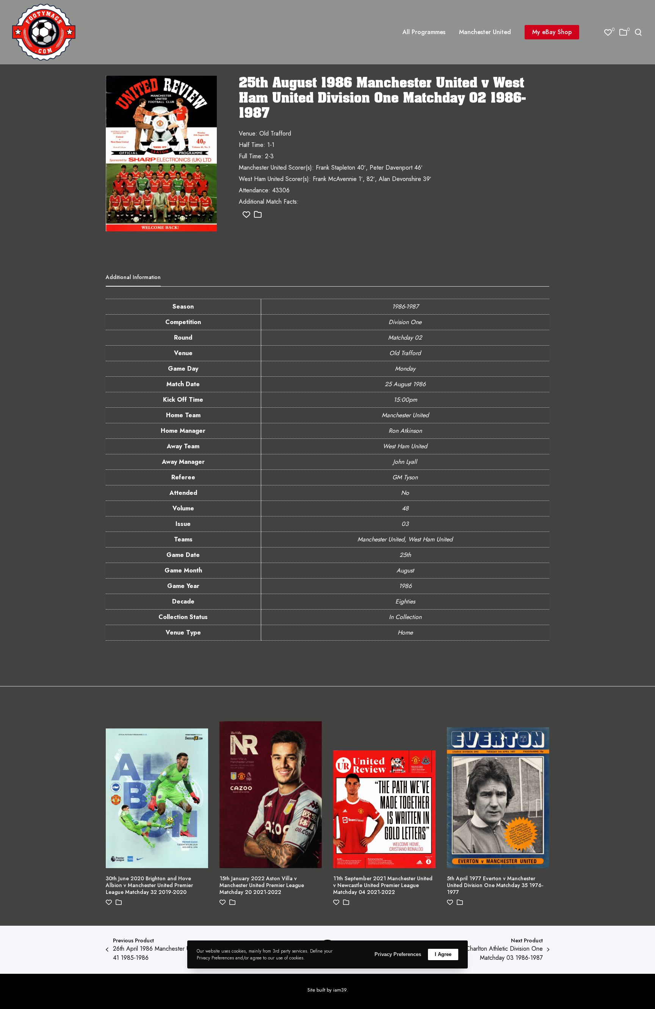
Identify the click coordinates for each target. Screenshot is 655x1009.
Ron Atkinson (405, 430)
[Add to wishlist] (246, 214)
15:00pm (405, 399)
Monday (405, 368)
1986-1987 (405, 306)
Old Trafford (405, 353)
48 (405, 508)
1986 (405, 586)
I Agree (443, 954)
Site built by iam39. (327, 989)
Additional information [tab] (133, 277)
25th (405, 555)
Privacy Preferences (398, 954)
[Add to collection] (258, 214)
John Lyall (405, 461)
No (405, 492)
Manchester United (405, 415)
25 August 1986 (405, 384)
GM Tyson (405, 477)
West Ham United (405, 446)
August (405, 570)
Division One (405, 322)
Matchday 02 (405, 337)
